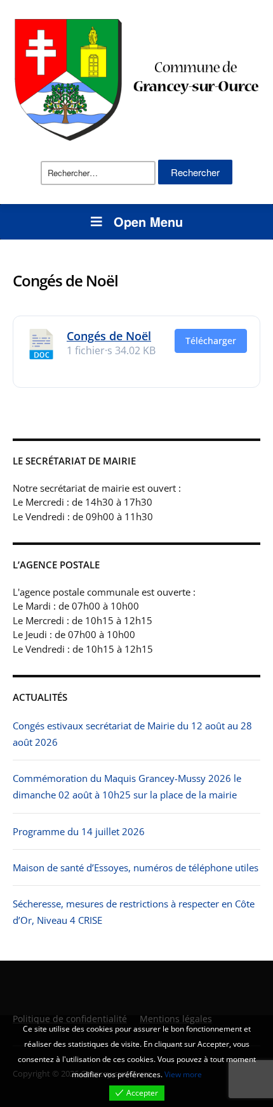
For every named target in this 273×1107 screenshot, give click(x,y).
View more (183, 1074)
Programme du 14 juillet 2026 (79, 831)
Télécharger (210, 341)
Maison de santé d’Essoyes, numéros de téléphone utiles (135, 867)
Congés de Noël (109, 335)
